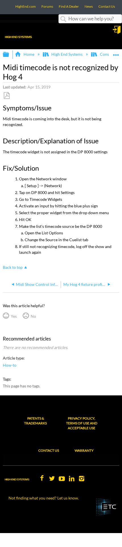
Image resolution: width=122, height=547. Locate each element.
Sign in (117, 32)
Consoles (108, 54)
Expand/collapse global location (116, 52)
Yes (13, 316)
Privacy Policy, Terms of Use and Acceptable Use (81, 423)
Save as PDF (6, 95)
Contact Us (48, 450)
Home (29, 54)
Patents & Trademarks (35, 420)
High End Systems (67, 54)
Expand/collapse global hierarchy (9, 54)
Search (63, 19)
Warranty (84, 450)
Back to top (13, 267)
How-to (9, 365)
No (33, 316)
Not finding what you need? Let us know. (44, 498)
